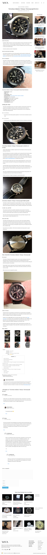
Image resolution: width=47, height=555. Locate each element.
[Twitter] (7, 549)
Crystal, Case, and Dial (7, 366)
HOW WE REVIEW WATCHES (8, 359)
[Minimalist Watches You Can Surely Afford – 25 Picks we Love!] (40, 65)
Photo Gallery (6, 372)
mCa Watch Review (38, 531)
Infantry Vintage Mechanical (10, 158)
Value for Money (6, 371)
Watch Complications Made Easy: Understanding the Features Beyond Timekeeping (39, 48)
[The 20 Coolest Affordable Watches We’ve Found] (40, 20)
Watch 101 (30, 546)
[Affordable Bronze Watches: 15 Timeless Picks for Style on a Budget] (40, 31)
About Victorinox (6, 358)
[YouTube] (5, 549)
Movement (5, 370)
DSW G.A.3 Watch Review (39, 507)
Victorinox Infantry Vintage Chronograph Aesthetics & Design (12, 364)
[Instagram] (4, 549)
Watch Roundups (32, 542)
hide (15, 356)
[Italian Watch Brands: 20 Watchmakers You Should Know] (40, 54)
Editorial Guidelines (40, 542)
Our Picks (30, 545)
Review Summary (6, 360)
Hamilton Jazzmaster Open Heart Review (8, 376)
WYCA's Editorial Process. (27, 384)
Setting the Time (5, 363)
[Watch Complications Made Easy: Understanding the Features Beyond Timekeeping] (40, 42)
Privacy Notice (40, 545)
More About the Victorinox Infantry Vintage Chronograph (12, 369)
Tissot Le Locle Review (27, 515)
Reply (4, 403)
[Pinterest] (9, 549)
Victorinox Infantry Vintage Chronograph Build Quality (11, 365)
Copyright (39, 546)
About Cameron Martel (10, 379)
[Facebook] (2, 549)
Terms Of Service (40, 543)
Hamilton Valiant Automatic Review (7, 375)
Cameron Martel (21, 10)
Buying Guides (31, 543)
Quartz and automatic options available (17, 95)
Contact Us (39, 549)
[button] (42, 3)
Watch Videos (37, 494)
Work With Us (40, 547)
